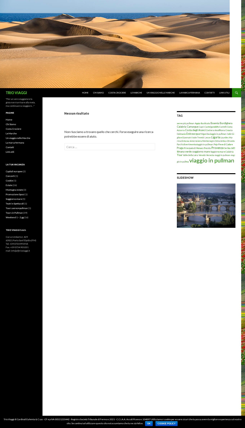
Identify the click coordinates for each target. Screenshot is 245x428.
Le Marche (136, 92)
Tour (179, 155)
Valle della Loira (190, 155)
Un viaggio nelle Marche (161, 92)
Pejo (216, 144)
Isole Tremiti (198, 137)
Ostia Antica (220, 141)
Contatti (209, 92)
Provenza (217, 147)
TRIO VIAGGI (16, 93)
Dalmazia (181, 134)
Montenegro (208, 141)
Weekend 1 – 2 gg (15, 217)
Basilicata (205, 123)
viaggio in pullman (211, 160)
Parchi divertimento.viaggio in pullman (195, 144)
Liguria (215, 137)
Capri (201, 126)
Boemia (215, 123)
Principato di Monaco (193, 148)
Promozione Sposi (15, 194)
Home (85, 92)
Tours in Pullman (14, 212)
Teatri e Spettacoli (15, 203)
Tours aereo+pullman (17, 208)
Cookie (9, 180)
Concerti (10, 176)
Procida (207, 148)
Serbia (227, 148)
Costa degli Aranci (195, 130)
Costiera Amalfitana (215, 130)
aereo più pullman (185, 123)
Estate (9, 185)
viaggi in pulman (222, 155)
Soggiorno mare (14, 199)
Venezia (210, 155)
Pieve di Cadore (225, 144)
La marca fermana (189, 92)
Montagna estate (14, 189)
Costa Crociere (117, 92)
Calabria (181, 126)
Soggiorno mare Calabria (222, 151)
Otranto (230, 141)
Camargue (192, 126)
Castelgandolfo (212, 126)
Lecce (208, 137)
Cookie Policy (167, 423)
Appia (197, 123)
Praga (180, 147)
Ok (149, 423)
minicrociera (196, 141)
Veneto (202, 155)
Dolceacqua (193, 133)
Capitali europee (14, 171)
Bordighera (226, 123)
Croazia (229, 130)
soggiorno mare (201, 151)
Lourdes (225, 137)
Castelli (223, 126)
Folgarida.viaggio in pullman (213, 134)
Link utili (224, 92)
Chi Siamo (98, 92)
